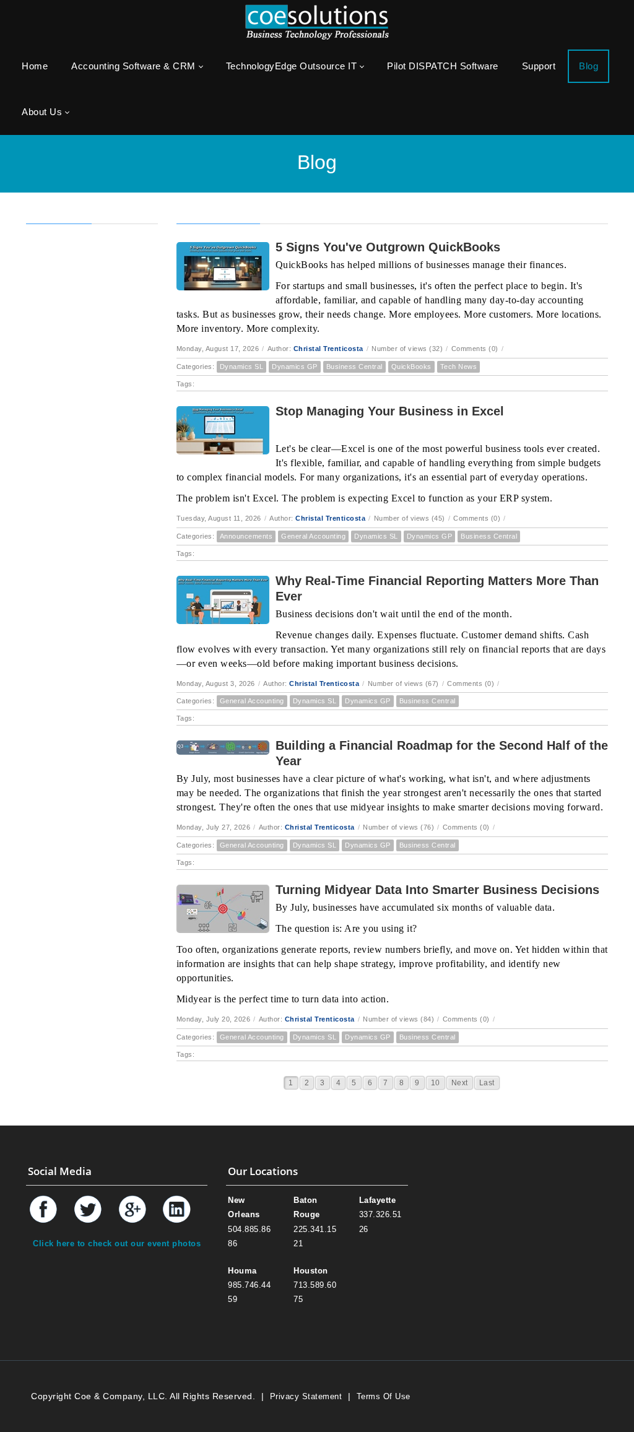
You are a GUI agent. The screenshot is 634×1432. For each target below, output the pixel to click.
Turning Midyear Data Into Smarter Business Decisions (437, 889)
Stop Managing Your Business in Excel (390, 411)
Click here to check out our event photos (117, 1243)
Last (487, 1082)
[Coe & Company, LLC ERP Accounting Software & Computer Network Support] (317, 21)
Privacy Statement (306, 1396)
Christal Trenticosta (328, 348)
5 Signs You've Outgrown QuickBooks (388, 247)
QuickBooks (411, 366)
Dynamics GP (295, 366)
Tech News (458, 366)
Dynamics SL (242, 366)
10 (435, 1082)
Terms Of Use (383, 1396)
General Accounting (313, 536)
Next (459, 1082)
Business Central (354, 366)
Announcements (246, 536)
